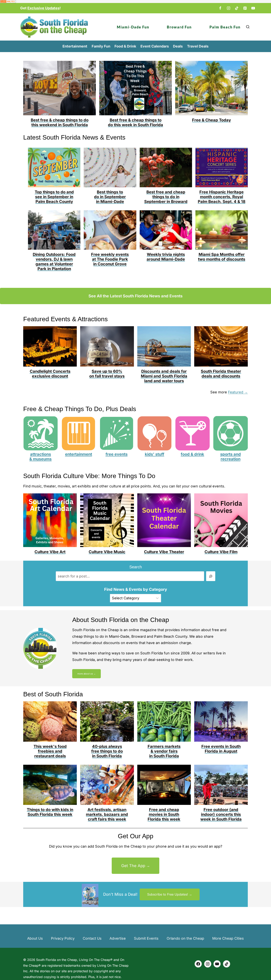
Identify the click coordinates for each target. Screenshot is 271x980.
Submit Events (146, 938)
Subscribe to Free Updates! (167, 894)
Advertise (118, 938)
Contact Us (92, 938)
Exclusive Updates (43, 8)
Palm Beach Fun (224, 27)
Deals (178, 46)
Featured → (238, 392)
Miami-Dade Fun (133, 27)
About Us (35, 938)
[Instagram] (228, 8)
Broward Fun (179, 27)
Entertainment (74, 46)
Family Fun (101, 46)
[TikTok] (236, 8)
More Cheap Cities (228, 938)
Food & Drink (125, 46)
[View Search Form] (248, 27)
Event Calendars (154, 46)
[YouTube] (253, 8)
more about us (85, 673)
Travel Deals (198, 46)
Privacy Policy (63, 938)
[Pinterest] (245, 8)
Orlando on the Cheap (185, 938)
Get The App (133, 865)
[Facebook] (220, 8)
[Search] (210, 576)
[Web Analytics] (135, 1)
